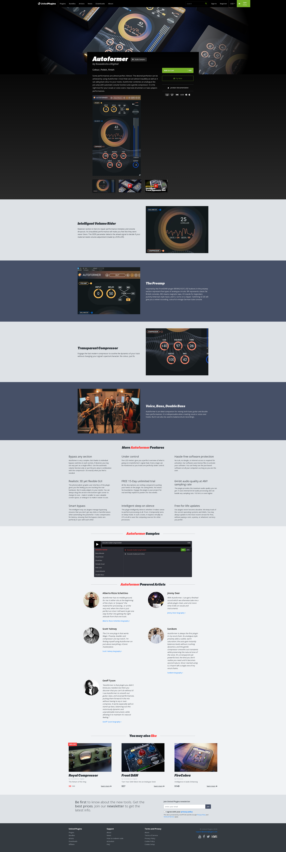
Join (208, 806)
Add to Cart (178, 70)
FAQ (108, 844)
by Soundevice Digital (106, 64)
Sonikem (172, 628)
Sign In (214, 3)
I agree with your (179, 812)
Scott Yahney (110, 628)
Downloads (100, 3)
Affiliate (72, 844)
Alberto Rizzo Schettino (115, 593)
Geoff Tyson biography (112, 722)
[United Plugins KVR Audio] (214, 836)
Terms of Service (169, 817)
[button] (243, 3)
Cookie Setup (150, 844)
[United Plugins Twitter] (208, 837)
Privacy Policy (201, 815)
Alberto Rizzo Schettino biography (116, 621)
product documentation (179, 88)
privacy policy (187, 812)
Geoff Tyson (109, 680)
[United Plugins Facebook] (204, 837)
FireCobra (183, 775)
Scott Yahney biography (112, 651)
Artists (81, 3)
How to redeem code (115, 838)
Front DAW (130, 775)
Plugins (63, 3)
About (110, 3)
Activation (110, 841)
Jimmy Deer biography (176, 613)
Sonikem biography (174, 673)
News (90, 3)
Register (223, 3)
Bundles (72, 3)
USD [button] (232, 3)
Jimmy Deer (173, 593)
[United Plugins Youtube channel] (199, 837)
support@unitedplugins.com (206, 832)
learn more (105, 786)
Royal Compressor (83, 775)
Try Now (178, 78)
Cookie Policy (150, 841)
